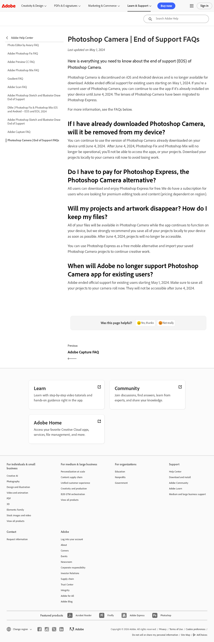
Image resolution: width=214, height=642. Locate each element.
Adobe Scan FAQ (17, 87)
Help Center (175, 471)
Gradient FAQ (15, 78)
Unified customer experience (75, 482)
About (64, 544)
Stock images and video (19, 515)
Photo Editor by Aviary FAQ (23, 45)
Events (64, 556)
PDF (9, 498)
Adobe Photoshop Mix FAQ (23, 70)
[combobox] (176, 19)
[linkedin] (61, 629)
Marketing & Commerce (102, 6)
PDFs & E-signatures (65, 6)
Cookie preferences (195, 629)
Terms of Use (176, 629)
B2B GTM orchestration (73, 494)
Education (120, 471)
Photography (13, 481)
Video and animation (17, 492)
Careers (65, 550)
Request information (17, 539)
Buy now (166, 6)
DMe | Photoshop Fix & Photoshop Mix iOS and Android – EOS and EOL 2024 (33, 109)
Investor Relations (70, 573)
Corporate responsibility (73, 567)
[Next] (174, 356)
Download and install (180, 477)
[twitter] (54, 629)
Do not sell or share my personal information (155, 634)
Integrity (65, 590)
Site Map (185, 634)
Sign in (204, 6)
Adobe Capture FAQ (19, 132)
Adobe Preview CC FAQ (21, 62)
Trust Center (67, 584)
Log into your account (72, 539)
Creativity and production (74, 488)
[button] (191, 6)
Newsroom (66, 561)
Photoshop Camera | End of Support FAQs (33, 140)
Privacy (163, 629)
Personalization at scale (73, 471)
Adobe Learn (175, 488)
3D (8, 504)
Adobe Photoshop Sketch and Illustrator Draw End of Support (34, 97)
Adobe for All (67, 595)
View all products (15, 521)
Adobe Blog (67, 601)
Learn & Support (137, 6)
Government (121, 482)
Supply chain (67, 578)
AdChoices (202, 634)
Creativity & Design (32, 6)
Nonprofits (120, 477)
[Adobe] (8, 6)
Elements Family (15, 509)
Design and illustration (18, 487)
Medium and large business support (187, 494)
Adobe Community (178, 482)
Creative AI (12, 475)
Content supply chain (71, 477)
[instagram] (47, 629)
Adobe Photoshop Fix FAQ (23, 53)
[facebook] (39, 629)
